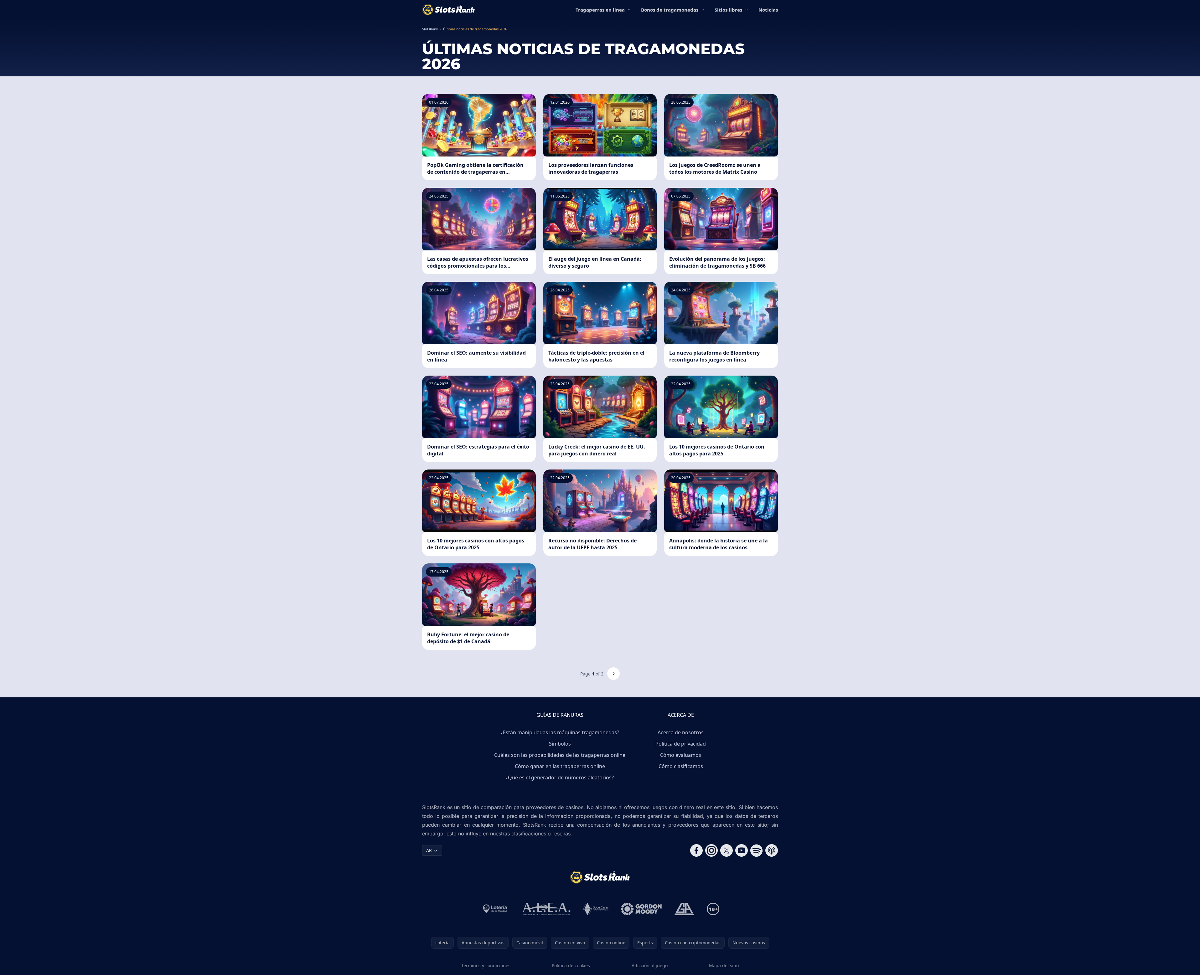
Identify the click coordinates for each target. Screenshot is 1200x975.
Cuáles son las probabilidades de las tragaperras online (559, 755)
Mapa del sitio (724, 965)
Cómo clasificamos (681, 766)
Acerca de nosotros (681, 732)
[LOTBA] (495, 909)
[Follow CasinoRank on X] (726, 850)
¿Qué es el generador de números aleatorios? (560, 777)
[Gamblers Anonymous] (684, 909)
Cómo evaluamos (680, 755)
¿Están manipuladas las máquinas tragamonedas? (560, 732)
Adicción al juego (650, 965)
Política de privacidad (680, 743)
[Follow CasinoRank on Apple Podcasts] (771, 850)
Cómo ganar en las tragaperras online (560, 766)
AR (429, 850)
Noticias (768, 10)
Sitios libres (728, 10)
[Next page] (613, 673)
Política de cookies (571, 965)
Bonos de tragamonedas (669, 10)
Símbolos (560, 743)
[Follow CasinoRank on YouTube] (741, 850)
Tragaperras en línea (600, 10)
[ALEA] (547, 909)
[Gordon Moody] (641, 909)
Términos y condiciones (485, 965)
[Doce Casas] (595, 909)
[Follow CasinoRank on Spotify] (756, 850)
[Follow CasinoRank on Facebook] (696, 850)
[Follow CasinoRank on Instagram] (711, 850)
